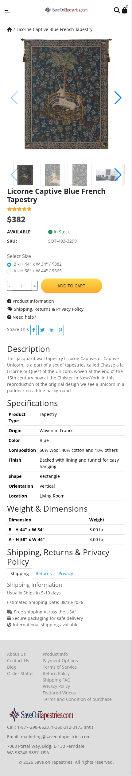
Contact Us (18, 660)
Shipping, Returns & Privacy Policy (48, 309)
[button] (117, 10)
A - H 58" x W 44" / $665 (38, 271)
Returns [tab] (44, 573)
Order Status (20, 673)
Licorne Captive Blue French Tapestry (54, 29)
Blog (11, 667)
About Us (16, 654)
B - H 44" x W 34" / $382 (38, 264)
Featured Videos (59, 693)
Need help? (23, 317)
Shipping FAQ (57, 680)
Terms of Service (60, 667)
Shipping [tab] (19, 573)
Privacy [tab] (66, 573)
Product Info (55, 654)
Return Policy (56, 673)
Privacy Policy (56, 686)
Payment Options (60, 660)
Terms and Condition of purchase (77, 699)
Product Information (32, 301)
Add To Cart (71, 286)
